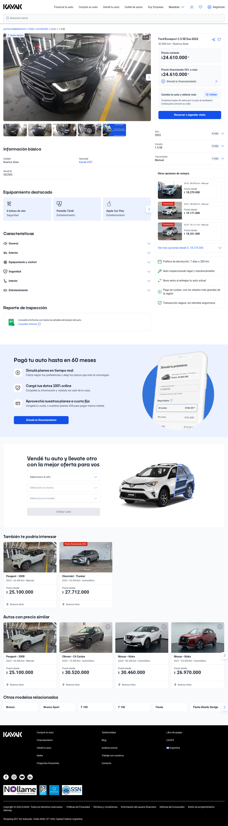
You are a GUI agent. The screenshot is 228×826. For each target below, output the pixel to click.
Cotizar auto (63, 511)
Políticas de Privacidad (78, 807)
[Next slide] (149, 77)
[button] (211, 94)
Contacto (106, 763)
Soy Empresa (155, 7)
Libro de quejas (174, 732)
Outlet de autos (134, 7)
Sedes (40, 755)
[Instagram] (14, 777)
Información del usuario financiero (138, 807)
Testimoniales (109, 732)
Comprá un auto (88, 7)
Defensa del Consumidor (172, 807)
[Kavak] (12, 7)
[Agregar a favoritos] (219, 40)
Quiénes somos (110, 747)
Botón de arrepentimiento (201, 807)
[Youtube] (22, 777)
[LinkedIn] (30, 777)
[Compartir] (213, 40)
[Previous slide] (5, 77)
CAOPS (170, 740)
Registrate (219, 7)
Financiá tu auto (63, 7)
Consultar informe (27, 324)
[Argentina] (191, 7)
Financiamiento (45, 740)
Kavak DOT (85, 162)
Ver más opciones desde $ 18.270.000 (180, 247)
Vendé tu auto (111, 7)
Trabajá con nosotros (113, 755)
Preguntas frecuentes (48, 763)
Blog (104, 740)
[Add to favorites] (52, 546)
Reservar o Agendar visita (189, 114)
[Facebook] (6, 777)
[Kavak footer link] (12, 748)
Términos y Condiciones (105, 807)
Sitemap (7, 810)
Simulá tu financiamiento (41, 420)
